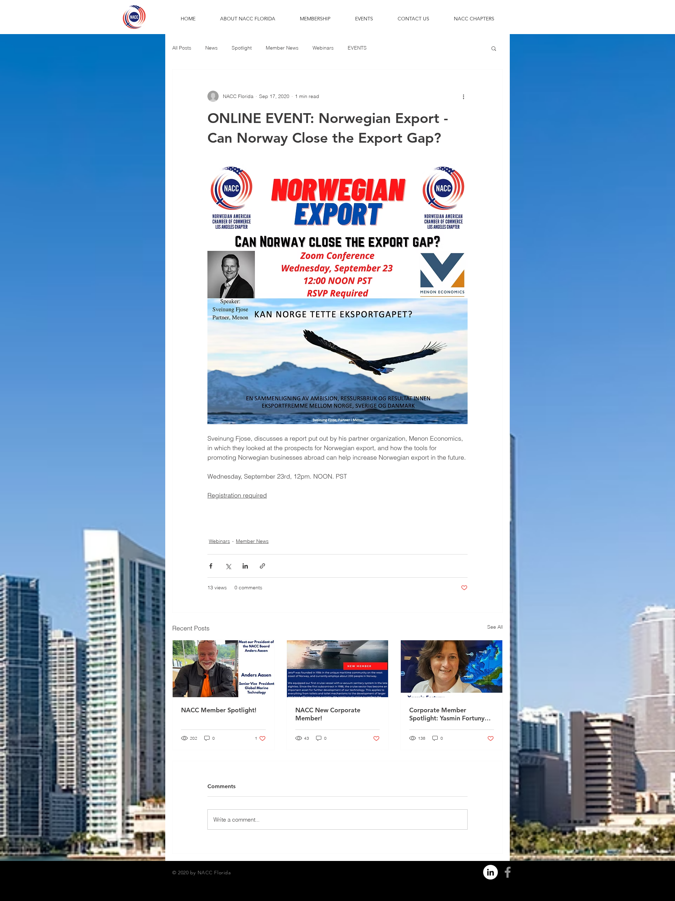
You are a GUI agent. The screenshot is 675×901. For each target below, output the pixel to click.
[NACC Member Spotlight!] (223, 668)
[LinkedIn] (490, 872)
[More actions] (463, 96)
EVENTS (357, 48)
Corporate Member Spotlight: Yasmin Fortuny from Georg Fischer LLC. (446, 714)
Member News (282, 48)
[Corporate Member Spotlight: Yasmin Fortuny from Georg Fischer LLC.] (451, 668)
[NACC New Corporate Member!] (337, 668)
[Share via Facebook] (210, 566)
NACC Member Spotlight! (218, 710)
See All (495, 627)
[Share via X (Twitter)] (228, 566)
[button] (248, 18)
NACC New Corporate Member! (327, 714)
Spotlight (242, 48)
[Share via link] (262, 566)
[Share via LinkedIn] (245, 566)
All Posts (181, 48)
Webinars (323, 48)
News (211, 48)
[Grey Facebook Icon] (507, 872)
